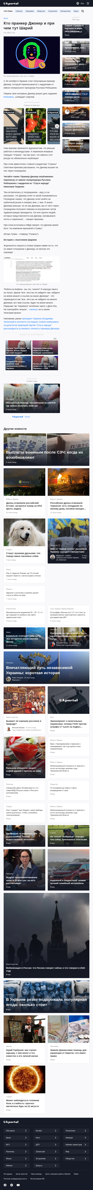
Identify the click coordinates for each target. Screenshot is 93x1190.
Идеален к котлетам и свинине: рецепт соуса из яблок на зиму (22, 594)
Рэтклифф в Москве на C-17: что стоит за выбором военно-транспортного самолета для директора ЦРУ (67, 614)
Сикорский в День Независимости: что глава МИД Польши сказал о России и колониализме (22, 790)
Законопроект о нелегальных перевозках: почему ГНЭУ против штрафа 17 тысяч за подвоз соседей (68, 724)
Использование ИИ (37, 1179)
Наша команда (36, 1174)
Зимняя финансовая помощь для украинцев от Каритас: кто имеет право (68, 1053)
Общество (41, 11)
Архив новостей (21, 1174)
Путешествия (65, 11)
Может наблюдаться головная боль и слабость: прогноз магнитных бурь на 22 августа (22, 1103)
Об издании (8, 1174)
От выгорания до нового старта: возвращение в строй (63, 789)
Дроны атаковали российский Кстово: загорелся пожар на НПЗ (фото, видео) (24, 506)
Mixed (6, 18)
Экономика (30, 11)
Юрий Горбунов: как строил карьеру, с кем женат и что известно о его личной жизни (22, 1053)
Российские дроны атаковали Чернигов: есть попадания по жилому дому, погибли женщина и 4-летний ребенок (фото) (67, 506)
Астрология (52, 11)
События (19, 11)
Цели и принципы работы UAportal (57, 1174)
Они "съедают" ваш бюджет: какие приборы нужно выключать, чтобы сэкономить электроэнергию (24, 812)
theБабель (9, 97)
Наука (76, 11)
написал (33, 309)
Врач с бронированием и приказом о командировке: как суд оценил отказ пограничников (65, 746)
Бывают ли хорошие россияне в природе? (23, 722)
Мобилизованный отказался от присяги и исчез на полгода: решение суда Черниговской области (67, 768)
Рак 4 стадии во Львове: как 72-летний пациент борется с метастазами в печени (23, 574)
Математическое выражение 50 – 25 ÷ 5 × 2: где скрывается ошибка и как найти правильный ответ (24, 614)
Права (76, 1174)
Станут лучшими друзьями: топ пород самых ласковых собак (23, 554)
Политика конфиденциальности (15, 1179)
